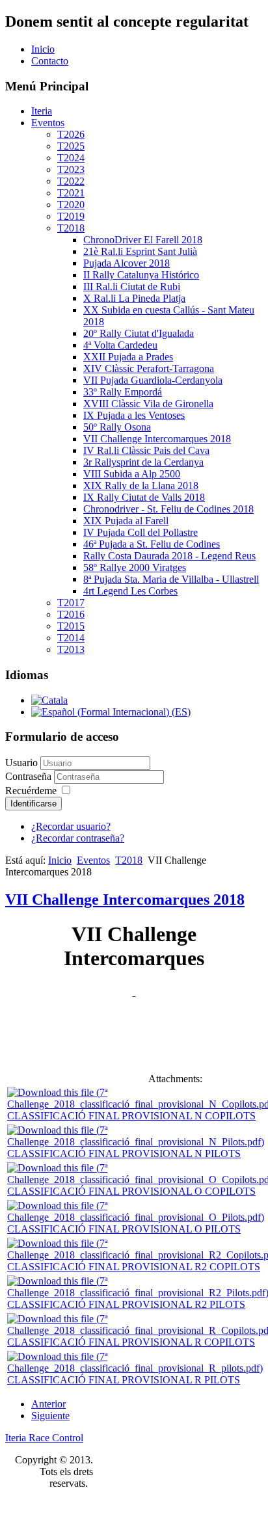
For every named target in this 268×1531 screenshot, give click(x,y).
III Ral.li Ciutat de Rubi (131, 286)
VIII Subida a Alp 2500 (131, 473)
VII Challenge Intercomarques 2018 (157, 438)
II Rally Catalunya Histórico (141, 274)
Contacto (49, 60)
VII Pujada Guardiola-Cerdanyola (152, 380)
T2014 (71, 637)
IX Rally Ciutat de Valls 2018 (144, 497)
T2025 (71, 146)
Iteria (41, 110)
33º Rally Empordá (122, 391)
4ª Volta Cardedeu (120, 345)
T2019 (71, 216)
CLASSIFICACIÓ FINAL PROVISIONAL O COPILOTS (131, 1191)
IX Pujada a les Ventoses (134, 415)
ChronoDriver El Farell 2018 (142, 239)
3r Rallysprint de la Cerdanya (143, 462)
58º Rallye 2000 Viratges (134, 567)
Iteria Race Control (44, 1437)
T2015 (71, 626)
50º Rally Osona (117, 427)
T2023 (71, 169)
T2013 (71, 649)
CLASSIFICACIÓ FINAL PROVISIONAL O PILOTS (124, 1228)
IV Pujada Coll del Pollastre (140, 532)
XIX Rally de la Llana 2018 (140, 485)
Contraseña (29, 776)
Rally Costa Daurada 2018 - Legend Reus (169, 555)
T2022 (71, 181)
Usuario (21, 762)
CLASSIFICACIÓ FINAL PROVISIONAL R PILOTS (123, 1379)
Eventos (47, 122)
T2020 (71, 204)
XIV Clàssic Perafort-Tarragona (148, 368)
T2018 (71, 227)
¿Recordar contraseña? (77, 838)
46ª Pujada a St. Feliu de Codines (151, 544)
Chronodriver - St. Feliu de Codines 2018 (168, 508)
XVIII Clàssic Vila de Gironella (148, 403)
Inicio (43, 49)
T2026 (71, 134)
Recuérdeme (31, 790)
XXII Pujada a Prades (128, 356)
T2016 (71, 614)
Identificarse (33, 803)
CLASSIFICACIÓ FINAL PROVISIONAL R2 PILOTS (126, 1304)
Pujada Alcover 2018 (126, 263)
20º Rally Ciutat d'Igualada (138, 333)
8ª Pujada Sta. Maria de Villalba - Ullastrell (171, 579)
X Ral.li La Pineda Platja (134, 298)
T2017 (71, 602)
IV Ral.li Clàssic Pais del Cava (146, 450)
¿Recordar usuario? (71, 826)
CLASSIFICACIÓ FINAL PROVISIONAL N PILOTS (124, 1153)
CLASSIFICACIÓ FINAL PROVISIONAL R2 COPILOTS (133, 1266)
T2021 (71, 192)
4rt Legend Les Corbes (130, 590)
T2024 (71, 157)
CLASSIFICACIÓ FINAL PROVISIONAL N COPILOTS (131, 1115)
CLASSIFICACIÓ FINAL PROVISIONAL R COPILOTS (131, 1342)
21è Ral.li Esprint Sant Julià (140, 251)
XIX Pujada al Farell (125, 520)
